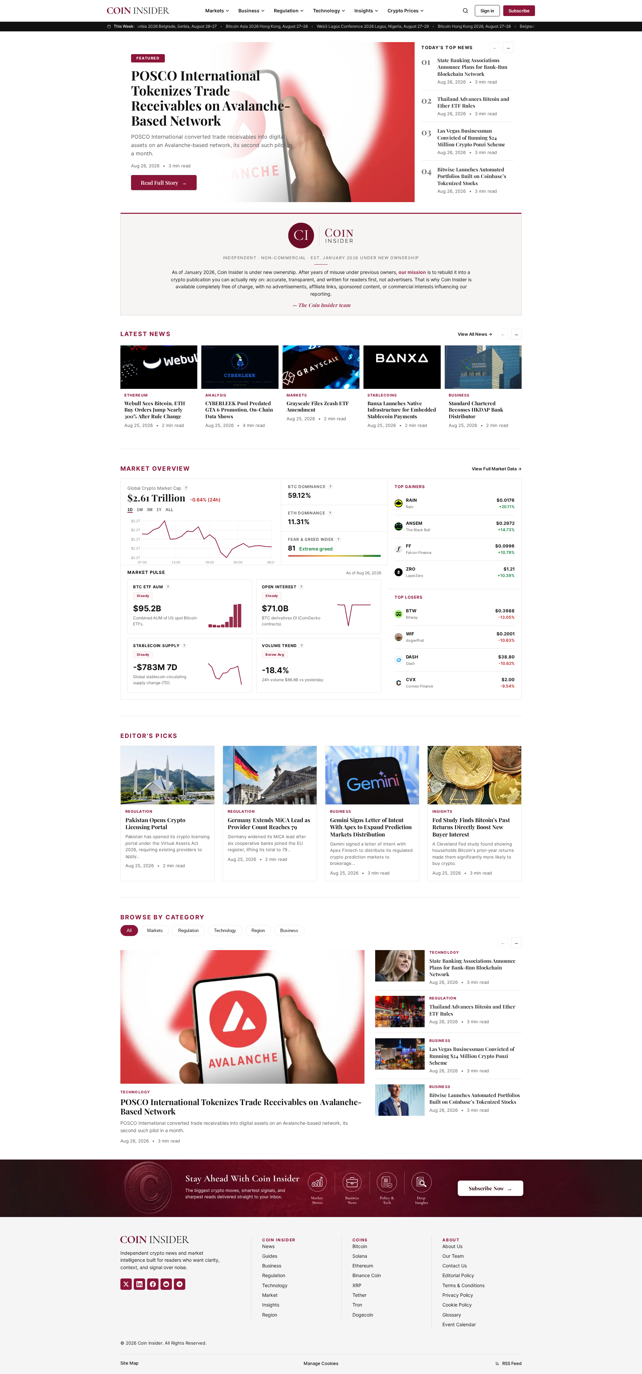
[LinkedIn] (139, 1284)
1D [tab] (130, 509)
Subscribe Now (490, 1188)
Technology (326, 10)
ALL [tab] (169, 509)
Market (270, 1295)
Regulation (286, 10)
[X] (126, 1284)
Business (248, 10)
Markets (214, 10)
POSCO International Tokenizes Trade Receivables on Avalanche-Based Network (211, 97)
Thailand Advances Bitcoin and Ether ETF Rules (473, 102)
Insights (363, 10)
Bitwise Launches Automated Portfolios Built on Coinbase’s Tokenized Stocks (471, 176)
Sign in (487, 10)
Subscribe (519, 10)
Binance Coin (366, 1275)
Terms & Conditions (463, 1285)
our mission (412, 272)
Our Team (453, 1256)
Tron (357, 1305)
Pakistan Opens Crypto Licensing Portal (155, 823)
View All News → (475, 334)
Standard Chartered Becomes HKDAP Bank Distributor (476, 410)
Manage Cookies (321, 1363)
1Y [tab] (159, 509)
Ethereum (362, 1265)
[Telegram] (179, 1284)
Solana (359, 1256)
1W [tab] (140, 509)
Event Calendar (459, 1324)
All (129, 930)
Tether (359, 1295)
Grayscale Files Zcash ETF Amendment (318, 406)
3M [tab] (149, 509)
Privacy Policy (457, 1295)
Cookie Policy (457, 1305)
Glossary (451, 1315)
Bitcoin (359, 1246)
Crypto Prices (403, 10)
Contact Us (454, 1265)
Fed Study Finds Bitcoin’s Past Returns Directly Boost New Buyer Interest (471, 827)
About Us (452, 1246)
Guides (269, 1256)
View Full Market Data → (497, 468)
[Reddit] (166, 1284)
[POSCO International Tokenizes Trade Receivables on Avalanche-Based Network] (312, 122)
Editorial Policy (458, 1275)
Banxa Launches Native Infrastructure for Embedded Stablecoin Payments (401, 410)
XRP (356, 1285)
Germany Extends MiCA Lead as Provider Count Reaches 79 (269, 823)
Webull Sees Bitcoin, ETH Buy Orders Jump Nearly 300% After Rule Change (154, 410)
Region (258, 930)
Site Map (129, 1363)
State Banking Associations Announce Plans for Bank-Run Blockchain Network (472, 67)
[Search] (465, 11)
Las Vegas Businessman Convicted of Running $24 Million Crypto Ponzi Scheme (471, 137)
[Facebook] (152, 1284)
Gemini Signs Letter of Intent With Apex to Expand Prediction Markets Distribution (371, 827)
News (268, 1246)
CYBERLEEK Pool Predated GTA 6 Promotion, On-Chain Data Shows (239, 410)
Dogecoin (362, 1315)
